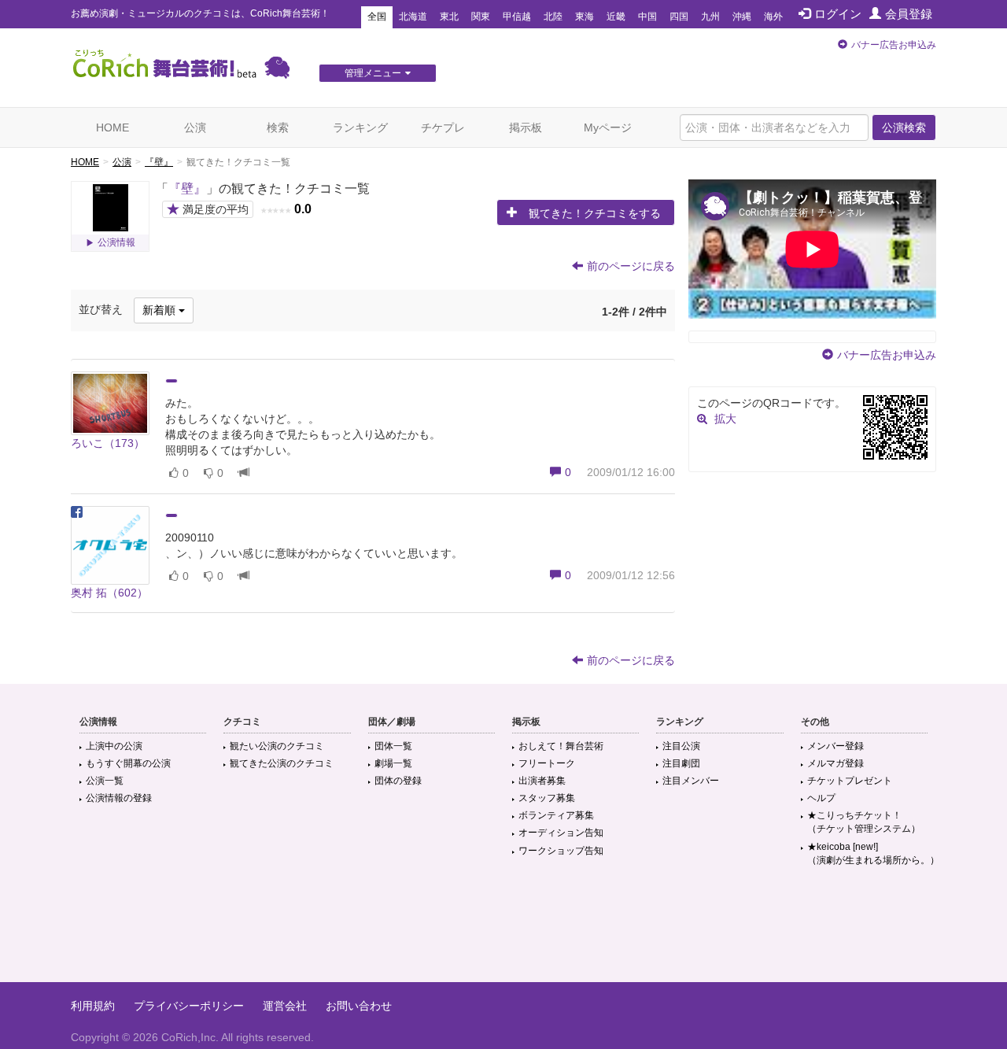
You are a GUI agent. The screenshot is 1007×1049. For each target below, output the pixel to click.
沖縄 (741, 16)
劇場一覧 (393, 763)
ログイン (837, 13)
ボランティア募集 (556, 815)
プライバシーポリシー (189, 1005)
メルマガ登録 (835, 763)
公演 (195, 127)
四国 (678, 16)
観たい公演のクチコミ (277, 746)
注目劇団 (681, 763)
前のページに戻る (631, 266)
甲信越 (517, 16)
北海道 (413, 16)
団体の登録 (398, 780)
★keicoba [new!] (873, 853)
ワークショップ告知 (560, 850)
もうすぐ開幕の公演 (128, 763)
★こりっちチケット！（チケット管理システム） (863, 822)
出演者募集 (542, 780)
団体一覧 (393, 746)
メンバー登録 (835, 746)
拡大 (725, 418)
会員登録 (908, 13)
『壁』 (159, 162)
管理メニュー (373, 73)
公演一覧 (105, 780)
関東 (480, 16)
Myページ (608, 127)
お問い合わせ (359, 1005)
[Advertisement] (503, 931)
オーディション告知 (560, 832)
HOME (112, 127)
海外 (773, 16)
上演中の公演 (114, 746)
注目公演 (681, 746)
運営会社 (285, 1005)
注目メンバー (690, 780)
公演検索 (904, 127)
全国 (376, 16)
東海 (584, 16)
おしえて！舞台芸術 (560, 746)
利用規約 (93, 1005)
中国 (647, 16)
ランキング (360, 127)
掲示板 (525, 127)
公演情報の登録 (119, 797)
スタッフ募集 (546, 797)
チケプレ (443, 127)
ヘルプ (821, 797)
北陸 (553, 16)
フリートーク (546, 763)
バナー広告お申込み (893, 44)
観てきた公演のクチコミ (282, 763)
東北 (449, 16)
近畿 (616, 16)
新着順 (160, 310)
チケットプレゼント (849, 780)
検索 (278, 127)
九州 (710, 16)
